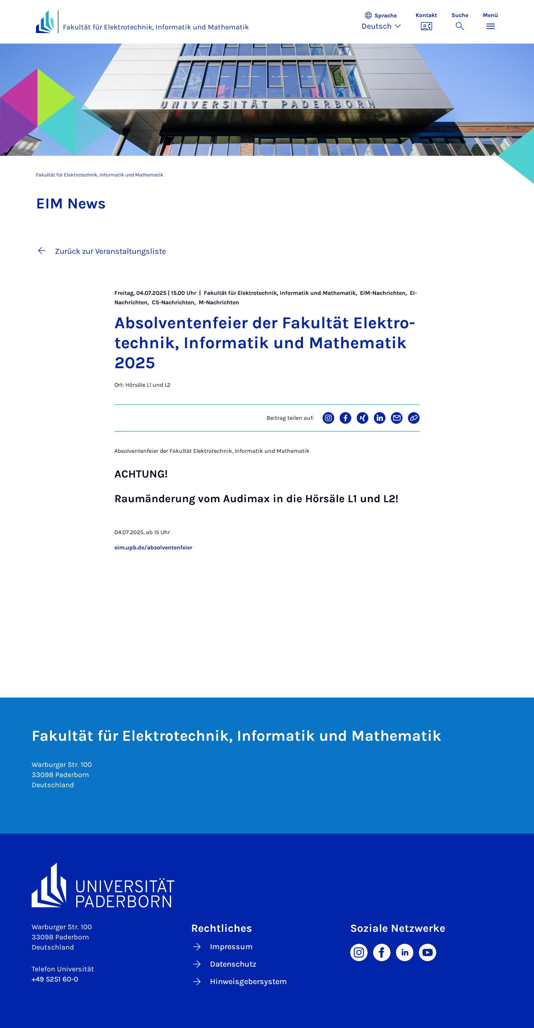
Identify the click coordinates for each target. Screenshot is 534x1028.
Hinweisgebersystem (248, 981)
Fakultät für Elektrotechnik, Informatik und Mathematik (156, 27)
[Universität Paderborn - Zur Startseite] (44, 22)
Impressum (231, 946)
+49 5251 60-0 (55, 979)
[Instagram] (359, 951)
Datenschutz (233, 964)
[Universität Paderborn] (267, 885)
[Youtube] (427, 951)
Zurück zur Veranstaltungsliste (110, 251)
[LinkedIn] (404, 951)
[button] (384, 22)
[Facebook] (382, 951)
